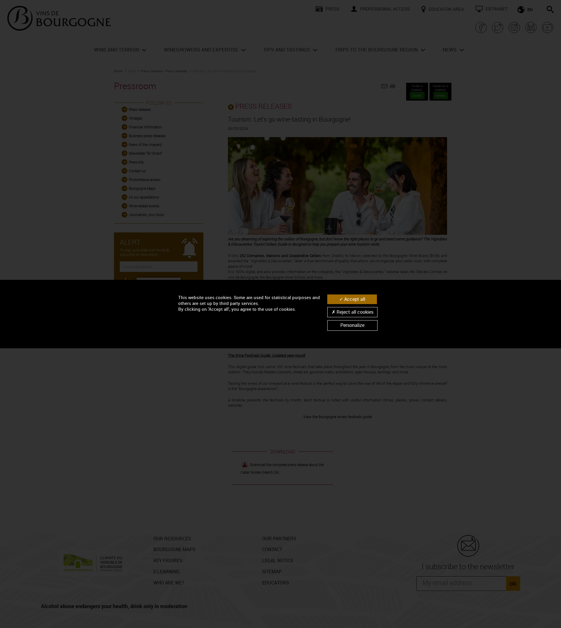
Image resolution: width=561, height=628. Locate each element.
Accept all (354, 299)
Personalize (352, 325)
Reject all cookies (354, 312)
